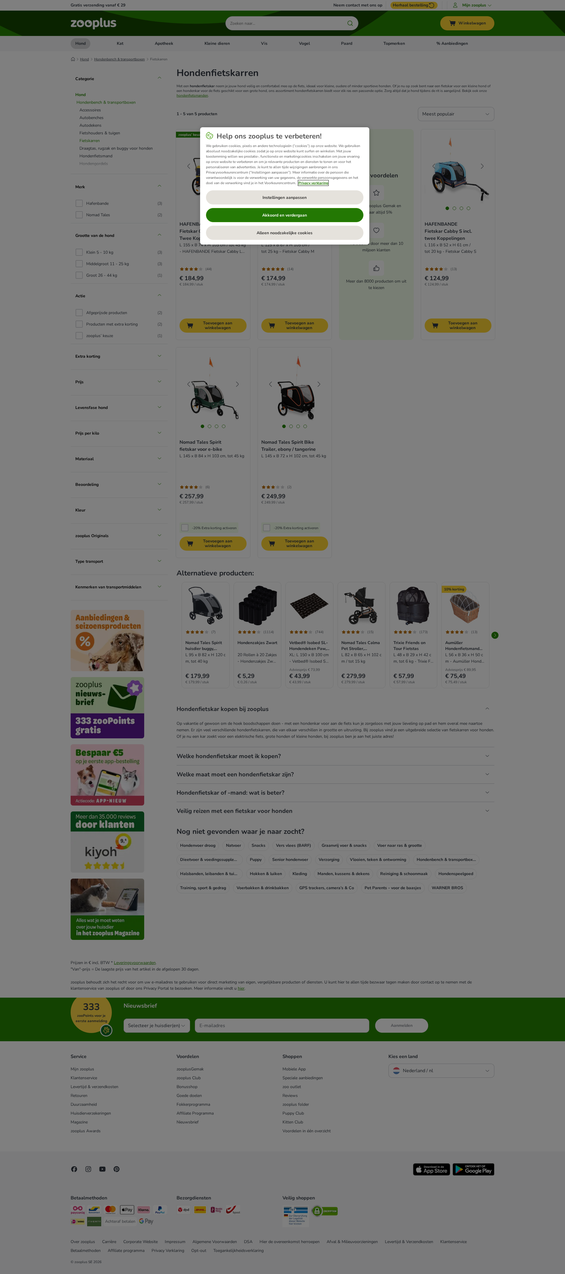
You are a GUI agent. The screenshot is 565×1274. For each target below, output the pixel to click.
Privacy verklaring (313, 183)
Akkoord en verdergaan (284, 215)
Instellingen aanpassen (284, 197)
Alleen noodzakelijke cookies (285, 233)
